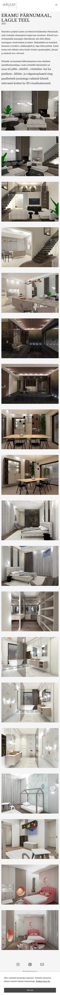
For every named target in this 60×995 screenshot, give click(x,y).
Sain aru (30, 990)
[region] (30, 983)
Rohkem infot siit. (43, 981)
